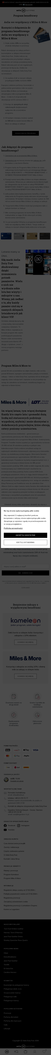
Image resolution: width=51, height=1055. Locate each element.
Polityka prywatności (13, 528)
